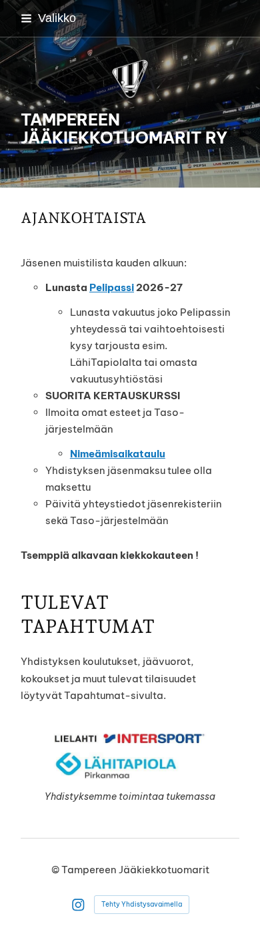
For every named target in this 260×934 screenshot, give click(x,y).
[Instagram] (78, 905)
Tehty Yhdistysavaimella (141, 904)
